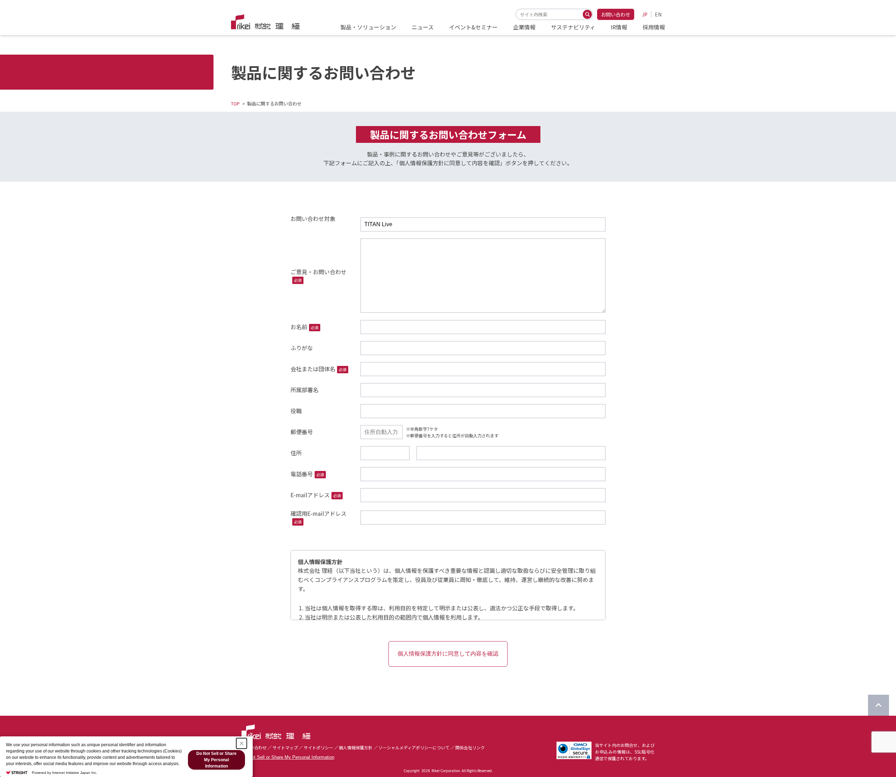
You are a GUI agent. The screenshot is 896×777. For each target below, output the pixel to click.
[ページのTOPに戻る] (878, 705)
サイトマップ (285, 747)
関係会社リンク (470, 747)
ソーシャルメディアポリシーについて (413, 747)
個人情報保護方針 (355, 747)
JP (645, 14)
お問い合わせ (615, 14)
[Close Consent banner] (241, 743)
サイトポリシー (318, 747)
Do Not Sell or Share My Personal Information (287, 757)
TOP (235, 103)
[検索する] (587, 14)
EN (658, 14)
